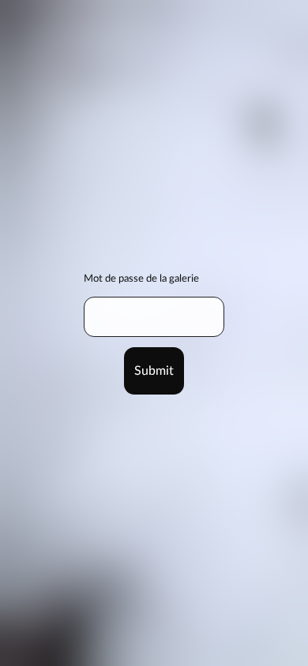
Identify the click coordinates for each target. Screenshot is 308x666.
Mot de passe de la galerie (141, 278)
